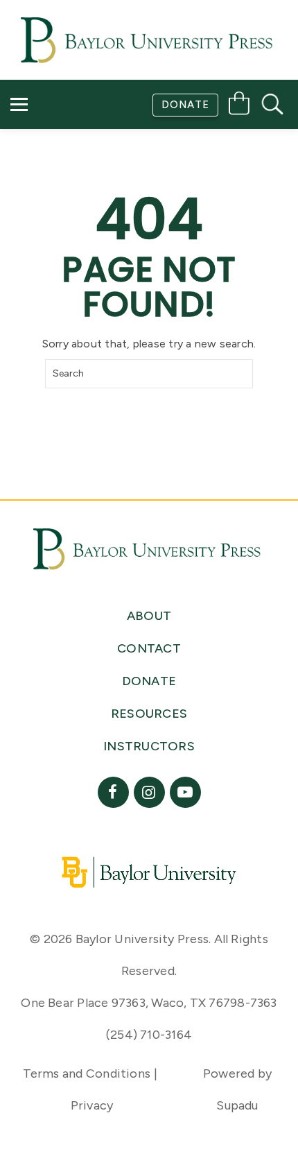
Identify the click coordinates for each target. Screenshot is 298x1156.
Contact (49, 177)
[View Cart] (239, 106)
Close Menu (155, 216)
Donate (185, 104)
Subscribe (50, 137)
